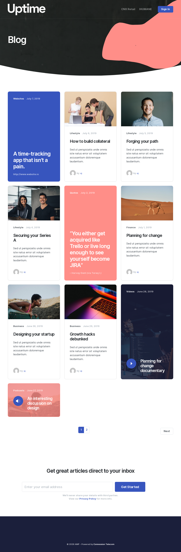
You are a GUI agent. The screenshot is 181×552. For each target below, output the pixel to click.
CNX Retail (128, 9)
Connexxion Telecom (104, 544)
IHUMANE (145, 9)
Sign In (165, 9)
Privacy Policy (87, 498)
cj (81, 173)
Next (167, 431)
